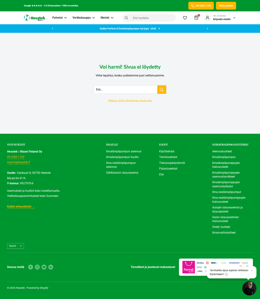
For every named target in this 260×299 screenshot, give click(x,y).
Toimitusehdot (168, 157)
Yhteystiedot (226, 5)
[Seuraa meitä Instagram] (37, 267)
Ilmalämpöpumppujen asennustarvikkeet (226, 174)
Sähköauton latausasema (122, 172)
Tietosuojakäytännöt (172, 163)
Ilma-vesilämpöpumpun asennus (121, 164)
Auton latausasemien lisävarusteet (225, 219)
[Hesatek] (34, 17)
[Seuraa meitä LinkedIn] (50, 267)
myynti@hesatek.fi (18, 162)
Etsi (161, 174)
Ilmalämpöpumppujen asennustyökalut (226, 184)
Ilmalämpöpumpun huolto (122, 157)
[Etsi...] (161, 89)
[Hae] (126, 18)
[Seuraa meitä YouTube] (44, 267)
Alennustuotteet (222, 151)
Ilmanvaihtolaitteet (224, 232)
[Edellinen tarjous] (52, 28)
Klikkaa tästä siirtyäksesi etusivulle (130, 101)
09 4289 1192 (15, 157)
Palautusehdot (168, 168)
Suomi (12, 245)
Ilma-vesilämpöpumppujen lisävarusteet (228, 199)
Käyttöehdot (166, 151)
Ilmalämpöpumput (223, 157)
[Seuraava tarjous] (207, 28)
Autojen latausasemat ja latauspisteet (227, 209)
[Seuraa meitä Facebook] (30, 267)
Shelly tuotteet (221, 227)
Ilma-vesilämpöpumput (226, 192)
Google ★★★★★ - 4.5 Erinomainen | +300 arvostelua (51, 5)
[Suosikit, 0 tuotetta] (185, 18)
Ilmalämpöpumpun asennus (123, 151)
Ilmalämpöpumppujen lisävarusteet (226, 164)
